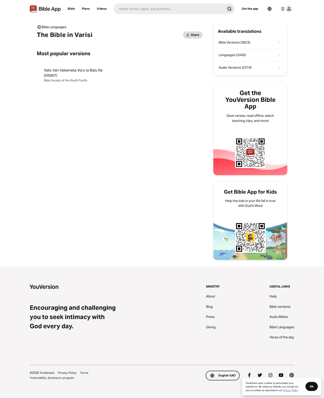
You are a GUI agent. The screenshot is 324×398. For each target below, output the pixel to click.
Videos (102, 8)
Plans (86, 8)
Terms (84, 372)
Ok (312, 386)
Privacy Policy (67, 372)
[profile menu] (285, 8)
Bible (71, 8)
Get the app (250, 8)
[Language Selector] (269, 8)
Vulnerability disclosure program (52, 378)
